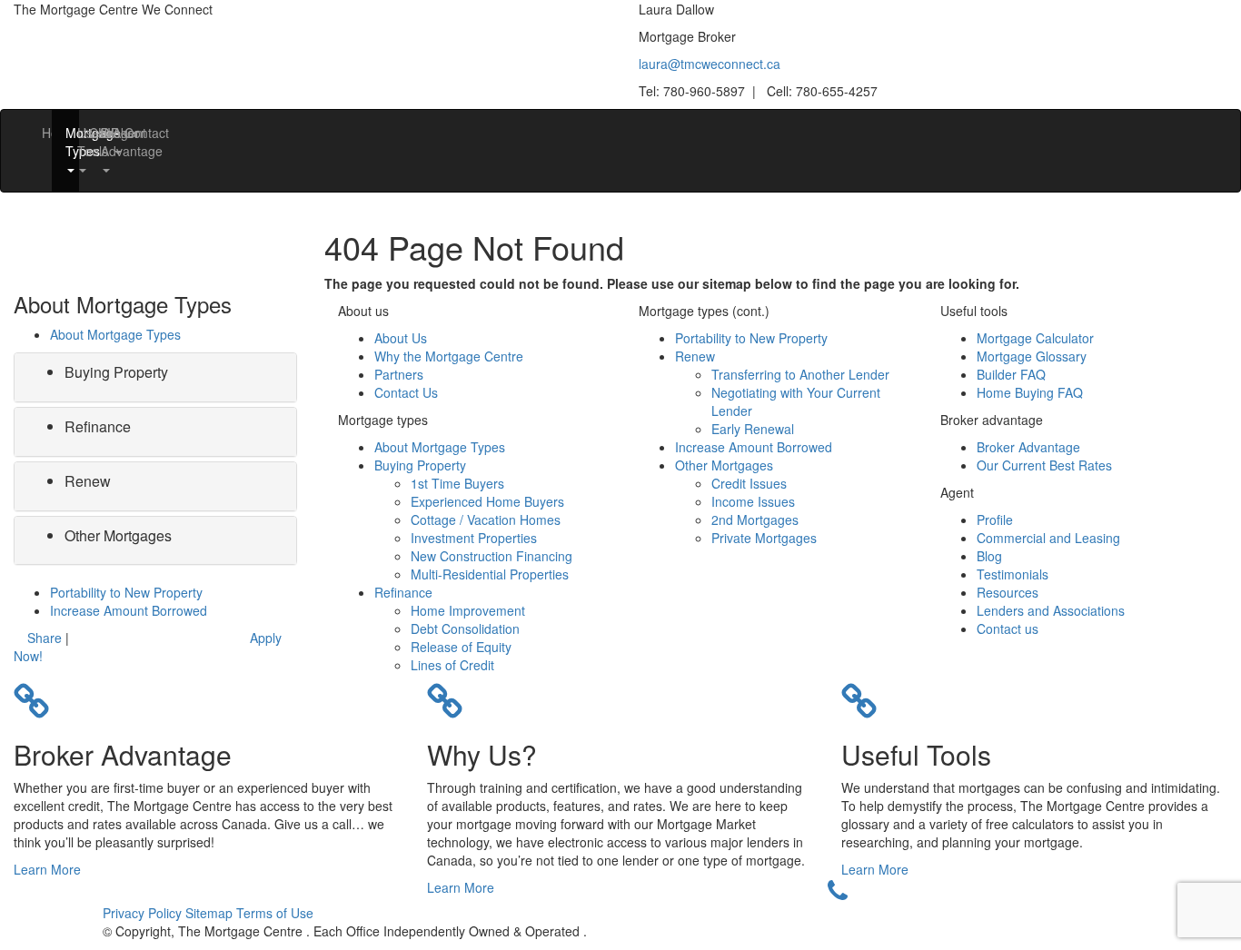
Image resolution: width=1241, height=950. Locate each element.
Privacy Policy (144, 913)
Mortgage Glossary (1032, 356)
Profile (995, 519)
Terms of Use (274, 913)
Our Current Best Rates (1044, 465)
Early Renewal (752, 429)
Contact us (1007, 628)
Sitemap (210, 913)
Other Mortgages (118, 535)
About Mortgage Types (115, 334)
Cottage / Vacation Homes (486, 519)
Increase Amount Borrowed (128, 610)
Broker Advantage (1028, 447)
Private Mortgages (764, 538)
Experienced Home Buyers (487, 501)
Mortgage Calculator (1035, 338)
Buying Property (116, 371)
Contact (131, 133)
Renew (88, 480)
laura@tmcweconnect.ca (709, 63)
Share (44, 637)
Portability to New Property (126, 592)
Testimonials (1012, 574)
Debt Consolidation (465, 628)
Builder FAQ (1011, 374)
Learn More (47, 869)
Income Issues (753, 501)
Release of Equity (461, 647)
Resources (1007, 592)
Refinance (98, 426)
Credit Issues (749, 483)
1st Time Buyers (457, 483)
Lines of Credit (452, 665)
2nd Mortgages (755, 519)
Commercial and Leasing (1048, 538)
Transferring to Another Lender (800, 374)
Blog (989, 556)
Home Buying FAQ (1030, 392)
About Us (400, 338)
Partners (398, 374)
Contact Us (406, 392)
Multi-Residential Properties (490, 574)
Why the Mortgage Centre (448, 356)
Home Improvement (468, 610)
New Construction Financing (491, 556)
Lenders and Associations (1051, 610)
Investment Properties (474, 538)
